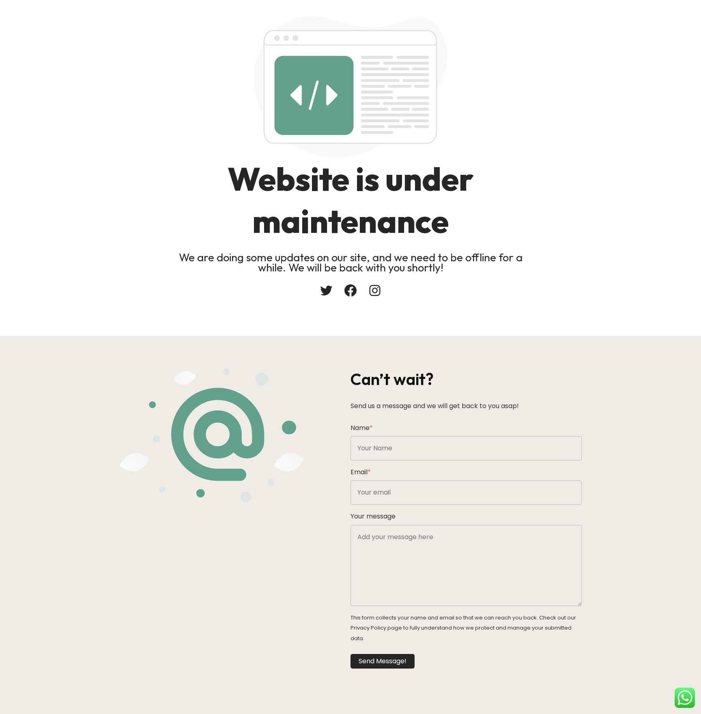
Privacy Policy (368, 628)
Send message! (382, 661)
